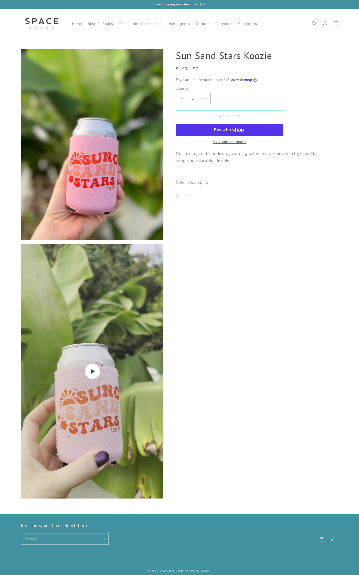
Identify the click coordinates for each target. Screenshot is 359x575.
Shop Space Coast (171, 570)
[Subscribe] (103, 539)
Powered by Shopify (197, 570)
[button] (314, 23)
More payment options (229, 141)
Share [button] (186, 195)
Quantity (182, 89)
